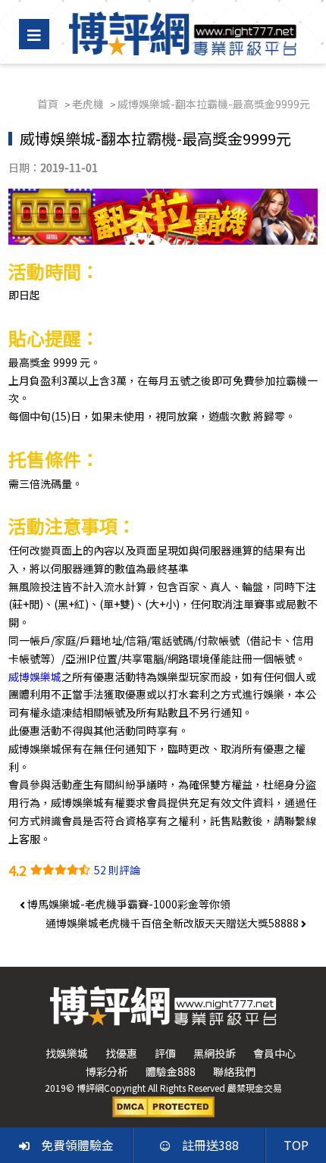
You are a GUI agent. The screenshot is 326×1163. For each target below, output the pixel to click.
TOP (296, 1145)
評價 (165, 1053)
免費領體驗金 (77, 1145)
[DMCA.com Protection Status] (163, 1105)
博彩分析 (107, 1071)
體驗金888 (171, 1071)
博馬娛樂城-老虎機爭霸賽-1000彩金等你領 (127, 903)
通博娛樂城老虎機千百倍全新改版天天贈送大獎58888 (173, 922)
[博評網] (182, 31)
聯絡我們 (234, 1071)
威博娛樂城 (34, 676)
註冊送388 (210, 1145)
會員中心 (274, 1053)
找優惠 (121, 1053)
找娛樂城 (66, 1053)
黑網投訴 (214, 1053)
